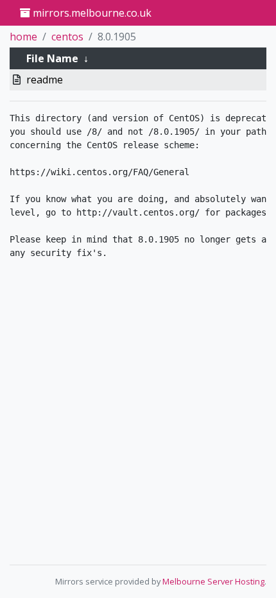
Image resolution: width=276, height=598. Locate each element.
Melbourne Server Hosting (213, 581)
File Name (52, 58)
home (23, 37)
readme (44, 80)
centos (67, 37)
